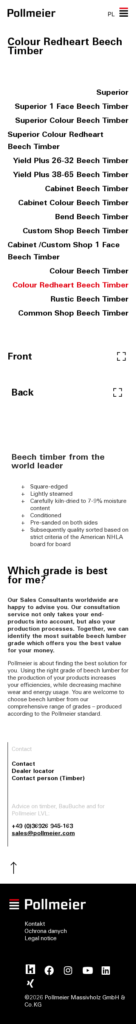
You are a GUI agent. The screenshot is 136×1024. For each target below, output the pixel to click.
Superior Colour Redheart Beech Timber (56, 141)
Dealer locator (33, 771)
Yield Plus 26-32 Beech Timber (70, 161)
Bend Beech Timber (91, 217)
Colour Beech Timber (88, 271)
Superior (112, 93)
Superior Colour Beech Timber (71, 121)
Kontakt (35, 924)
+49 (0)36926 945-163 (42, 826)
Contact (23, 764)
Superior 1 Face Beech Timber (71, 107)
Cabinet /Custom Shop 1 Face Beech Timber (64, 251)
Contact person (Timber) (48, 779)
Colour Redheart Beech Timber (70, 285)
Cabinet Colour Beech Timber (73, 203)
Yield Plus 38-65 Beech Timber (70, 175)
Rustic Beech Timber (89, 299)
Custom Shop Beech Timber (75, 231)
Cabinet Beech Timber (86, 189)
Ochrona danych (46, 931)
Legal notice (41, 939)
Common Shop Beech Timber (73, 313)
